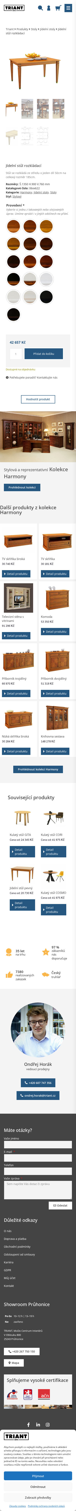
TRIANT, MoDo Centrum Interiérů (23, 1331)
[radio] (13, 226)
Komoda (46, 617)
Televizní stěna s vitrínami (13, 619)
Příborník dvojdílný (54, 678)
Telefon (9, 1165)
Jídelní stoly (47, 29)
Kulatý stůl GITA (20, 835)
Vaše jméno (11, 1138)
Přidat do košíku (43, 354)
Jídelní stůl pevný (21, 888)
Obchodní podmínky (17, 1246)
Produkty (22, 29)
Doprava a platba (15, 1239)
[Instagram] (47, 1424)
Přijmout (38, 1476)
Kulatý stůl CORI (51, 835)
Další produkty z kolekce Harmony (28, 509)
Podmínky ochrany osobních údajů (46, 1506)
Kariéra (8, 1262)
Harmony (26, 192)
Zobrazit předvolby (38, 1497)
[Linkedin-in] (38, 1424)
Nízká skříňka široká (15, 736)
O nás (7, 1231)
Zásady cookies (17, 1506)
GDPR (7, 1270)
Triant (10, 29)
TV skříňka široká (13, 559)
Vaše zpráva (12, 1178)
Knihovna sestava (52, 736)
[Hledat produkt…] (40, 8)
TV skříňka (48, 559)
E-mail (8, 1152)
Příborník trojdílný (14, 678)
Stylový (16, 196)
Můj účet (9, 1278)
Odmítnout (38, 1487)
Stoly (34, 29)
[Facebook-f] (28, 1424)
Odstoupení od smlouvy (19, 1254)
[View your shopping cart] (60, 8)
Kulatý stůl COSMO (53, 893)
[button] (68, 8)
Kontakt (9, 1286)
